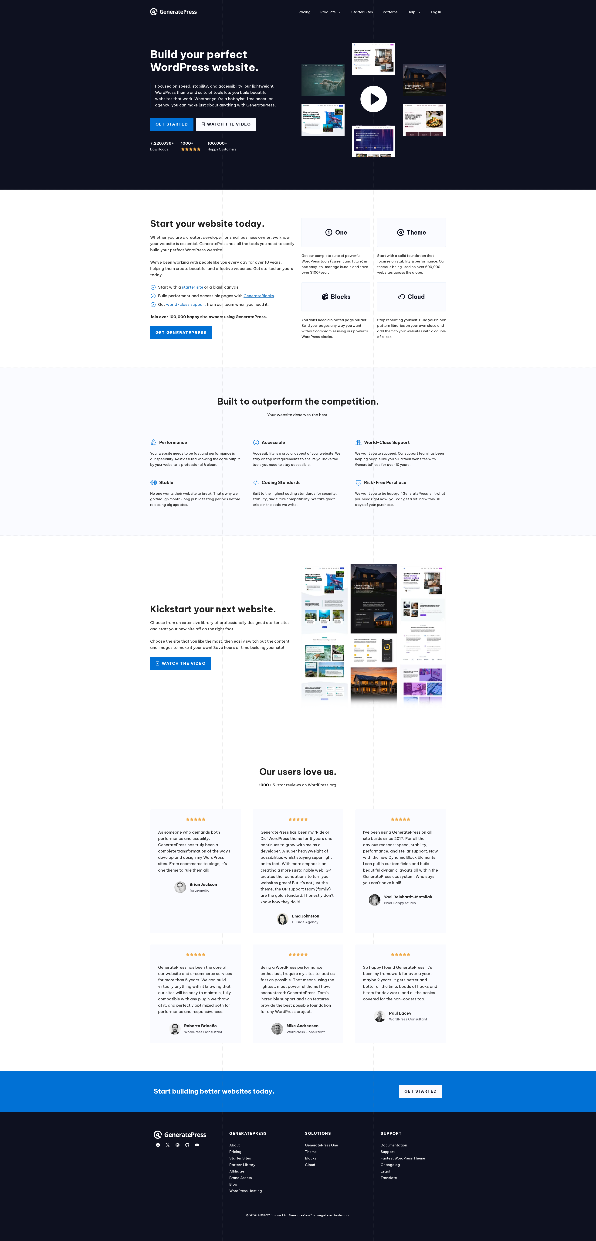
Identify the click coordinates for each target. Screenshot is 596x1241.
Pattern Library (242, 1165)
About (234, 1145)
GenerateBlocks (259, 295)
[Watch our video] (373, 100)
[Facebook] (158, 1145)
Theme (311, 1151)
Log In (436, 12)
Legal (385, 1171)
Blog (233, 1184)
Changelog (390, 1165)
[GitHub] (187, 1145)
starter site (192, 287)
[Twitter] (167, 1145)
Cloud (310, 1165)
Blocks (310, 1158)
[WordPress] (177, 1145)
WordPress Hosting (245, 1191)
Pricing (304, 12)
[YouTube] (197, 1145)
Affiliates (237, 1171)
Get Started (172, 124)
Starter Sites (362, 12)
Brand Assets (240, 1178)
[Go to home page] (173, 14)
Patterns (390, 12)
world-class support (186, 304)
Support (388, 1151)
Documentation (394, 1145)
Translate (389, 1178)
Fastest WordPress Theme (403, 1158)
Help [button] (411, 12)
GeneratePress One (321, 1145)
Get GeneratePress (181, 332)
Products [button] (328, 12)
